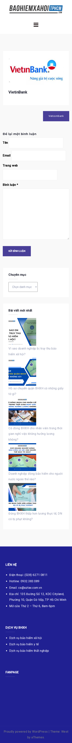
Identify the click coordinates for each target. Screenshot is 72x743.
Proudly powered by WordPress (26, 731)
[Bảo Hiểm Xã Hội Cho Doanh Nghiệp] (36, 9)
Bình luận (10, 185)
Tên (5, 142)
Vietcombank (56, 116)
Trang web (10, 165)
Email (7, 155)
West (64, 731)
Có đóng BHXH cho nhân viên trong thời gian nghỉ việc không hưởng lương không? (35, 433)
